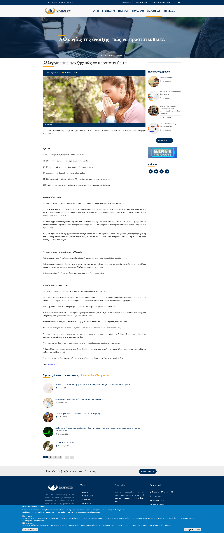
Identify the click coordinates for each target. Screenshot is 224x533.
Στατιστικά (28, 523)
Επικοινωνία (146, 471)
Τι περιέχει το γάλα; (65, 442)
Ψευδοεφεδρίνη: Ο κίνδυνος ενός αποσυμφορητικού (80, 413)
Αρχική (104, 55)
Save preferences (30, 530)
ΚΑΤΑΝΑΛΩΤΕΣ (138, 11)
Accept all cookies (192, 530)
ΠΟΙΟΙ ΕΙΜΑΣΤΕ (108, 11)
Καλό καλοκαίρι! (166, 77)
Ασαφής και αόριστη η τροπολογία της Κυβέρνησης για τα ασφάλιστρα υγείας (93, 384)
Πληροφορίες (95, 512)
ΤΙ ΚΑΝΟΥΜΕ (123, 11)
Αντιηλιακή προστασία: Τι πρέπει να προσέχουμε (79, 399)
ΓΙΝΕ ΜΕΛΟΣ (133, 2)
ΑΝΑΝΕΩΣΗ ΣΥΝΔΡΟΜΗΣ (163, 2)
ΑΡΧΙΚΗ (96, 11)
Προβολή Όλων (163, 140)
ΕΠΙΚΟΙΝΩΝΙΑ (169, 11)
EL (175, 2)
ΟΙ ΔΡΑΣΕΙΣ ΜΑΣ (153, 11)
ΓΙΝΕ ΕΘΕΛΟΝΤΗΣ (145, 2)
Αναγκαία (28, 516)
